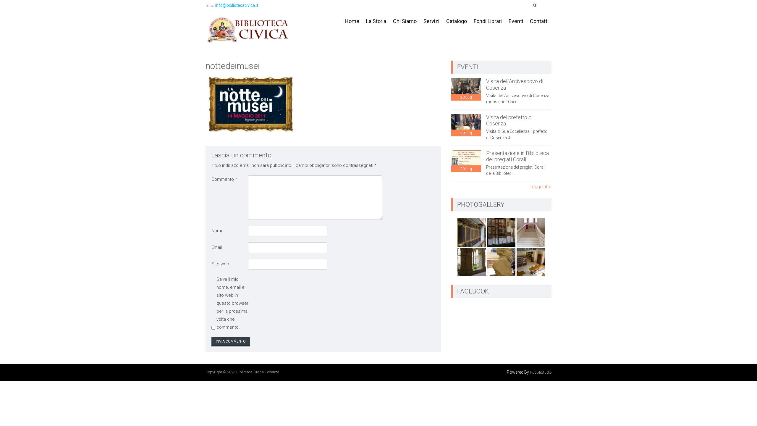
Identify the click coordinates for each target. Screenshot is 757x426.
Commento (224, 179)
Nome (217, 230)
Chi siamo (405, 21)
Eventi (516, 21)
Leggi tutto (540, 186)
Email (216, 247)
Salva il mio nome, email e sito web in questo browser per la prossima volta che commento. (232, 303)
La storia (376, 21)
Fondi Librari (488, 21)
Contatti (539, 21)
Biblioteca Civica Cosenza (257, 372)
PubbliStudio (540, 372)
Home (352, 21)
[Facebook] (546, 5)
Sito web (220, 264)
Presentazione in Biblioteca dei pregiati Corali (517, 156)
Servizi (431, 21)
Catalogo (456, 21)
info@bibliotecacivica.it (236, 5)
